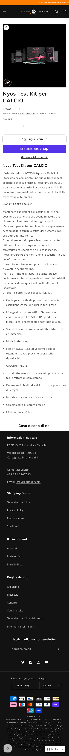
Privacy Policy (15, 510)
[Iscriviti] (58, 649)
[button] (4, 12)
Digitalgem (40, 750)
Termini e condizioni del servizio (26, 618)
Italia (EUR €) (22, 685)
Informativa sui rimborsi (21, 626)
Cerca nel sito (15, 610)
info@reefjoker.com (28, 481)
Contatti (12, 602)
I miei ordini (14, 556)
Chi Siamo (13, 586)
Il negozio (12, 594)
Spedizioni (13, 526)
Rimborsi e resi (16, 518)
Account (12, 548)
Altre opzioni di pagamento (34, 157)
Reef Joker (38, 717)
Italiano (47, 685)
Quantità (7, 119)
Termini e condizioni (19, 502)
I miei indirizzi (15, 564)
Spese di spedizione (26, 113)
